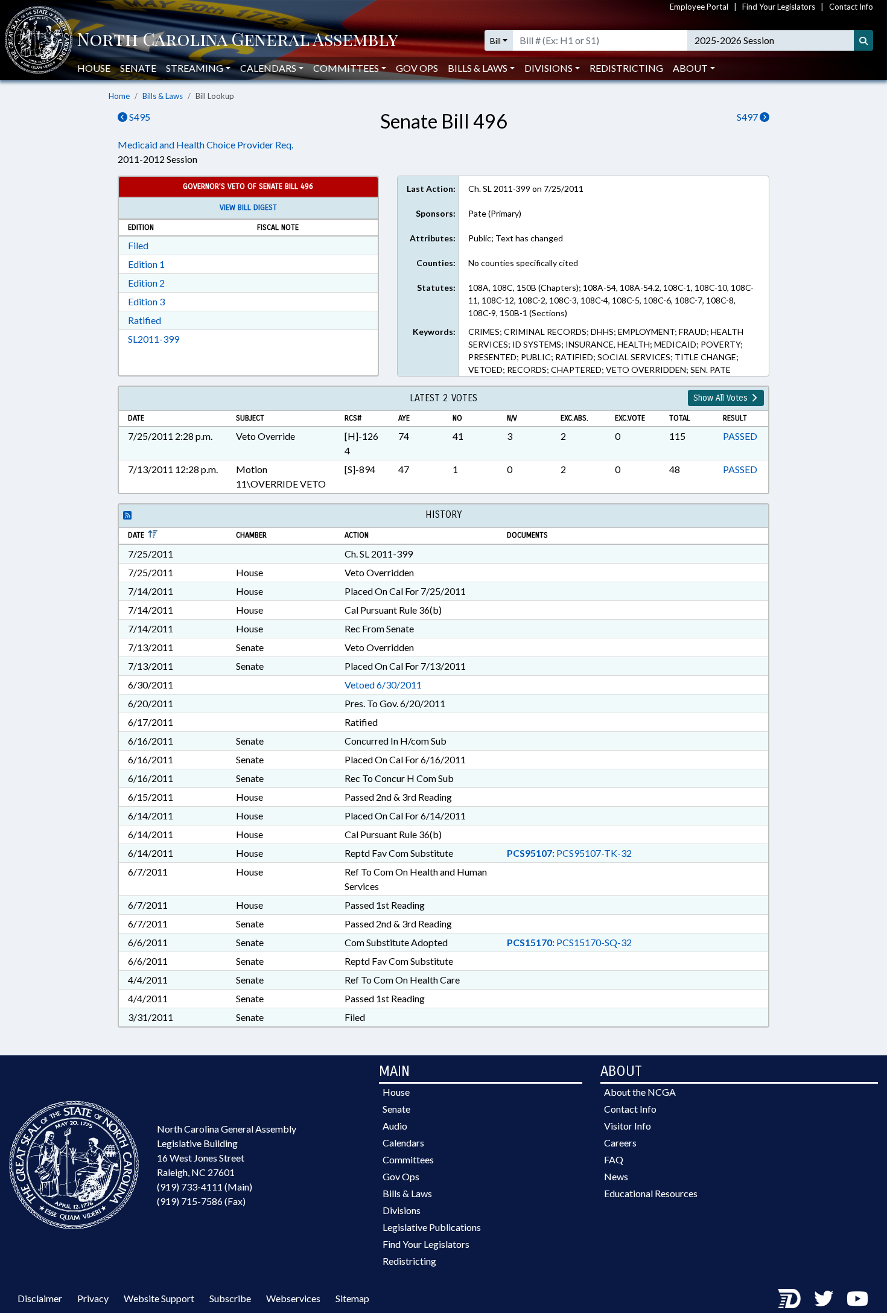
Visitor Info (627, 1125)
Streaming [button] (194, 68)
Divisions (402, 1210)
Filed (138, 245)
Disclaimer (39, 1298)
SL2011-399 (153, 339)
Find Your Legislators (778, 6)
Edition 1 (146, 264)
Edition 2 (146, 282)
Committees (408, 1159)
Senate (138, 68)
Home (119, 96)
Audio (395, 1125)
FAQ (613, 1159)
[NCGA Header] (237, 40)
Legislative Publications (432, 1227)
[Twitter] (823, 1298)
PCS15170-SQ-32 (569, 942)
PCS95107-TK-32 (569, 853)
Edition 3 (146, 301)
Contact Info (851, 6)
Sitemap (352, 1298)
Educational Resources (651, 1193)
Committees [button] (346, 68)
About (690, 68)
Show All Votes (721, 398)
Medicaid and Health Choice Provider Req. (205, 144)
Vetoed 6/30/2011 (383, 684)
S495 (138, 116)
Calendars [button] (268, 68)
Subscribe (230, 1298)
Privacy (93, 1298)
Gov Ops (417, 68)
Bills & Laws (162, 96)
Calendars (403, 1142)
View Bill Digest (248, 207)
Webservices (293, 1298)
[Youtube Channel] (857, 1298)
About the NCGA (640, 1092)
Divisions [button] (548, 68)
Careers (620, 1142)
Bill (495, 41)
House (93, 68)
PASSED (740, 436)
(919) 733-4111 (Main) (204, 1186)
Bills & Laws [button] (477, 68)
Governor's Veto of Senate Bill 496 (248, 186)
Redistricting (626, 68)
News (616, 1176)
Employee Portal (699, 6)
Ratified (144, 320)
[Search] (863, 40)
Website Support (159, 1298)
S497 (748, 116)
